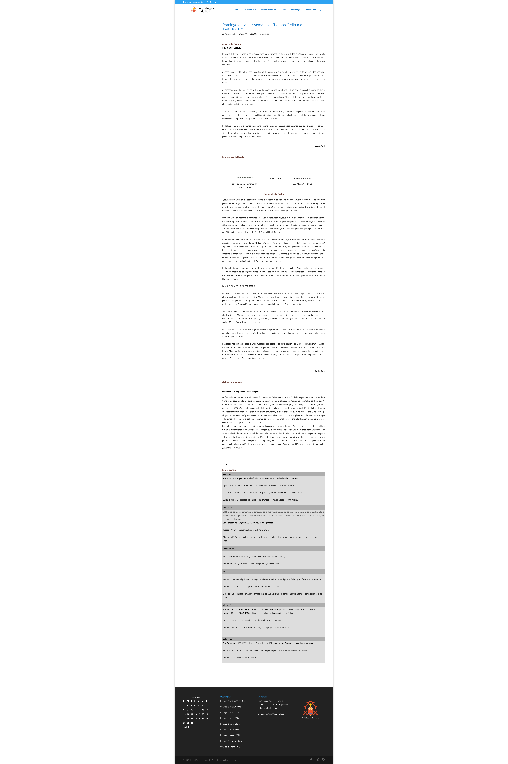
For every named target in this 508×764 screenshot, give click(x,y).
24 (192, 718)
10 (192, 709)
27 (203, 718)
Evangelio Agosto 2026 (230, 706)
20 (203, 714)
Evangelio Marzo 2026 (230, 735)
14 (206, 709)
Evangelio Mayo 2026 (230, 723)
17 (192, 714)
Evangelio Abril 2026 (229, 729)
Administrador (230, 33)
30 (188, 722)
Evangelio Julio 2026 (229, 712)
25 (195, 718)
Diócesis (236, 10)
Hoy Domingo (295, 10)
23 (188, 718)
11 (195, 709)
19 (199, 714)
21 (206, 714)
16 (188, 714)
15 (184, 714)
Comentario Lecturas (268, 10)
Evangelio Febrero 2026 (231, 740)
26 (199, 718)
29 (184, 722)
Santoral (283, 10)
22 (184, 718)
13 (203, 709)
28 (206, 718)
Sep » (190, 726)
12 (199, 709)
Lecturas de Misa (249, 10)
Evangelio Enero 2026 (230, 746)
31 (192, 722)
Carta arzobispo (310, 10)
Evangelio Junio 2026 (229, 718)
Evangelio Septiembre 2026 (232, 700)
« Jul (185, 726)
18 (195, 714)
